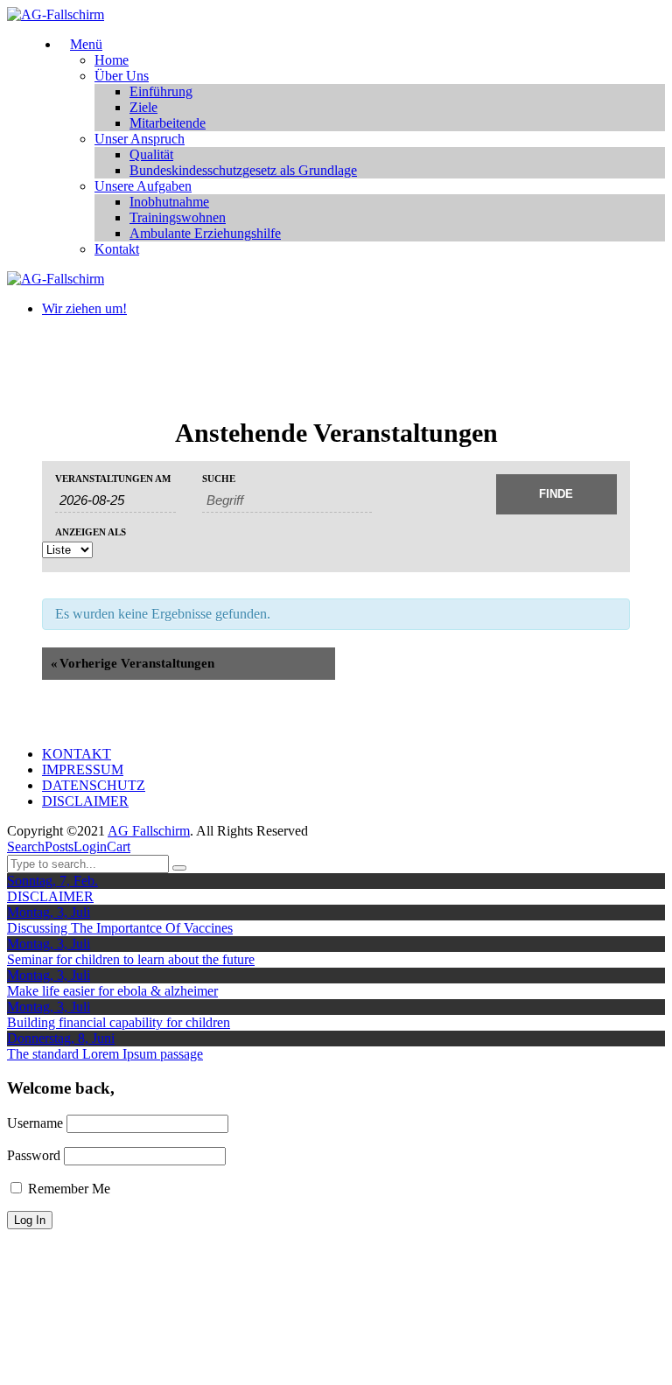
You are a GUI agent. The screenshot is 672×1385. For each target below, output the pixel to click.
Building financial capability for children (118, 1022)
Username (35, 1123)
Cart (118, 846)
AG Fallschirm (149, 830)
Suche (218, 479)
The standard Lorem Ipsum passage (105, 1053)
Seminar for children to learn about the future (131, 959)
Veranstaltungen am (113, 479)
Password (33, 1155)
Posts (59, 846)
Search (26, 846)
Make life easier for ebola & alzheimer (112, 990)
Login (90, 846)
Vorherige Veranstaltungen (132, 663)
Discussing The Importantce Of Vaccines (120, 927)
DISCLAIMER (50, 896)
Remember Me (67, 1188)
